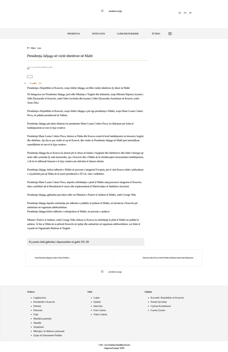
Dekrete (37, 306)
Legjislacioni (39, 297)
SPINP (122, 348)
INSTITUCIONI (98, 33)
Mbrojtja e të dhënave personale (49, 331)
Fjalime (97, 302)
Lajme (39, 48)
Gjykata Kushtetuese (161, 306)
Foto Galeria (100, 310)
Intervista (98, 306)
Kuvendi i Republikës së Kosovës (167, 297)
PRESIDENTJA (73, 33)
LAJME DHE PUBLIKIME (128, 33)
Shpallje (37, 322)
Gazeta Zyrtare (158, 310)
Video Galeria (100, 314)
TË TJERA (156, 33)
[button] (179, 33)
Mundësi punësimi (42, 318)
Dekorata (37, 310)
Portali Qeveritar (159, 302)
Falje (35, 314)
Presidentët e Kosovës (44, 302)
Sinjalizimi (38, 327)
